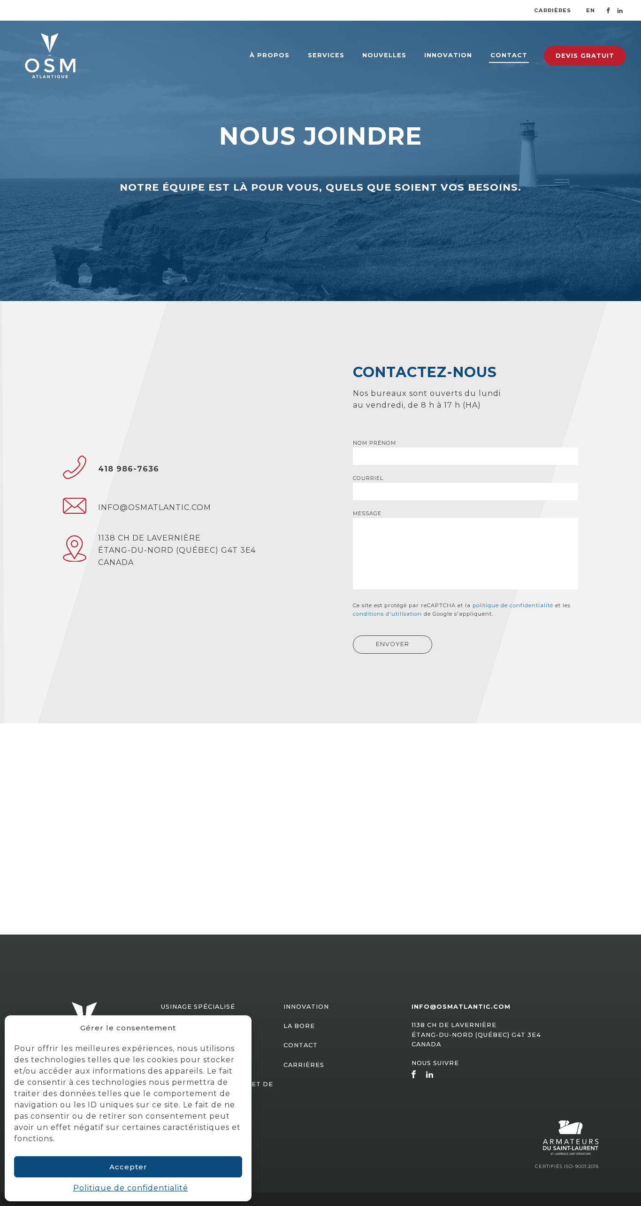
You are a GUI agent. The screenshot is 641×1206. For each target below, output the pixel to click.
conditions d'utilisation (387, 614)
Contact (300, 1045)
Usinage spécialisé (198, 1006)
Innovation (306, 1006)
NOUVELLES (384, 55)
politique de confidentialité (513, 605)
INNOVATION (448, 55)
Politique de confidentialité (130, 1187)
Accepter (128, 1166)
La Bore (299, 1025)
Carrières (552, 10)
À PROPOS (270, 55)
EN (590, 10)
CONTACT (508, 55)
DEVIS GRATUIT (585, 55)
